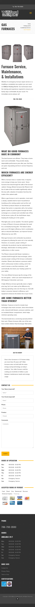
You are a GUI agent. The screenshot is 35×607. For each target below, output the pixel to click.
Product (3, 412)
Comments (4, 420)
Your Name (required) (8, 389)
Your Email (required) (8, 397)
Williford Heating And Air (10, 86)
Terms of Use (5, 574)
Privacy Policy (5, 571)
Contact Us (4, 568)
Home (29, 23)
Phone (3, 404)
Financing (16, 494)
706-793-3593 (18, 6)
